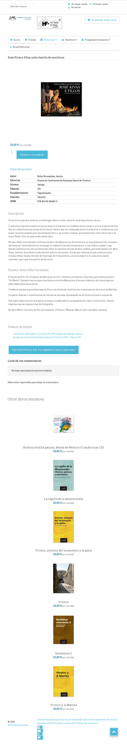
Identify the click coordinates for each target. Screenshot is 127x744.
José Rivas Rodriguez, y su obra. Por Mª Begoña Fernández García (48, 333)
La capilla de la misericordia (63, 499)
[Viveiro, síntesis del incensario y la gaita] (63, 526)
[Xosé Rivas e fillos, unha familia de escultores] (61, 98)
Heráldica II (63, 653)
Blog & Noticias (21, 46)
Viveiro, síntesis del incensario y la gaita (63, 550)
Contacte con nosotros (85, 723)
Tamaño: (15, 196)
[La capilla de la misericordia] (63, 475)
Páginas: (14, 188)
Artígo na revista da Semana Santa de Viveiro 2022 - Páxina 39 (47, 337)
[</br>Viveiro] (63, 578)
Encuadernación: (19, 192)
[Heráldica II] (63, 629)
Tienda (32, 39)
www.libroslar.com (18, 724)
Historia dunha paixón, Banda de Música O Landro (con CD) (63, 447)
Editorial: (15, 180)
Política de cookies (61, 723)
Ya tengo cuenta (100, 4)
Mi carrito (76, 7)
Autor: (13, 176)
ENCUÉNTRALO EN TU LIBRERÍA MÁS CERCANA (43, 350)
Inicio (16, 39)
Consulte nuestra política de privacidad (58, 719)
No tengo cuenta (79, 4)
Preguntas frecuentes (96, 39)
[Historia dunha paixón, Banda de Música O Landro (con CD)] (63, 423)
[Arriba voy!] (114, 732)
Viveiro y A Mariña (63, 705)
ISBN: (13, 201)
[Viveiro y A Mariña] (63, 681)
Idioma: (14, 184)
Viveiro (63, 602)
